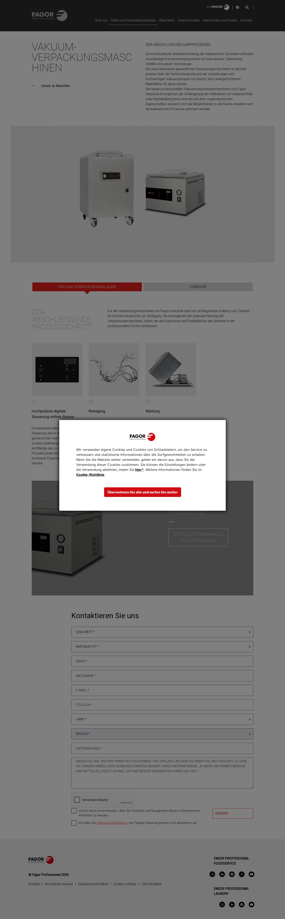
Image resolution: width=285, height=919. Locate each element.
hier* (139, 470)
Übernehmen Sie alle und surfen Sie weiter (142, 492)
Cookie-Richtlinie (90, 475)
